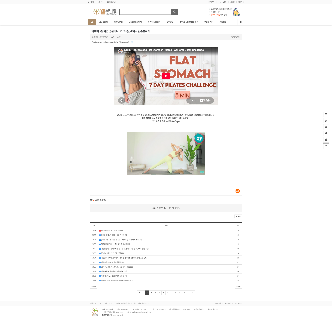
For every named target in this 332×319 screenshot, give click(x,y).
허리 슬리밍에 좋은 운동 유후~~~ (112, 230)
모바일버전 (238, 303)
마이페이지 (211, 2)
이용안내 (218, 303)
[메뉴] (326, 114)
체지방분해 (118, 22)
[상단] (326, 146)
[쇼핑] (326, 139)
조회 (238, 225)
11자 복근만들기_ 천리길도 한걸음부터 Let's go (117, 266)
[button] (238, 216)
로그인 (232, 2)
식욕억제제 (103, 22)
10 (184, 292)
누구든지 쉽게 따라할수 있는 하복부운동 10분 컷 (117, 280)
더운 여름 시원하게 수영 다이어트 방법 (114, 271)
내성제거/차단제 (135, 22)
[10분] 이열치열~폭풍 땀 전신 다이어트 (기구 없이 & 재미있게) (121, 239)
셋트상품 (170, 22)
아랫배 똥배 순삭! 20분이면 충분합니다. (114, 276)
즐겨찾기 (91, 2)
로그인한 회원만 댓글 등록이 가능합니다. (166, 208)
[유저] (326, 127)
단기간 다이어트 (154, 22)
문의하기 (228, 303)
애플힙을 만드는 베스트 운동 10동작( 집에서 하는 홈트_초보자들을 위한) (125, 248)
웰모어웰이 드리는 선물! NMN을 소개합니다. (116, 244)
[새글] (326, 120)
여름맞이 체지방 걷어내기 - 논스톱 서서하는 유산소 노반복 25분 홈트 (124, 257)
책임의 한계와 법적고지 (141, 303)
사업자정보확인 (199, 309)
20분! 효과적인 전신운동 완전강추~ (113, 253)
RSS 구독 (100, 2)
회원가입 (241, 2)
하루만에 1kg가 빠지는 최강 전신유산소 (114, 235)
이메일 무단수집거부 (123, 303)
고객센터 (222, 22)
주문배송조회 (222, 2)
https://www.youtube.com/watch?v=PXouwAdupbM (113, 42)
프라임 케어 (208, 22)
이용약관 (93, 303)
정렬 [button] (239, 286)
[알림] (326, 133)
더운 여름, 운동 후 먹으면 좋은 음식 (112, 262)
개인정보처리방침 (106, 303)
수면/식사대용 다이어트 (189, 22)
